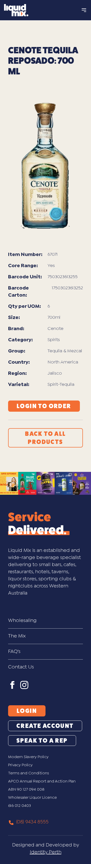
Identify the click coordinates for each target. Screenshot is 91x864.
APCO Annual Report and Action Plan (42, 781)
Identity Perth (45, 852)
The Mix (17, 636)
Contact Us (21, 667)
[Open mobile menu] (84, 10)
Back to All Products (45, 437)
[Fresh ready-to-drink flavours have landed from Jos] (64, 483)
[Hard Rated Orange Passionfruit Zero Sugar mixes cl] (45, 483)
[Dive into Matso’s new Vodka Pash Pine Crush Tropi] (82, 483)
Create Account (45, 725)
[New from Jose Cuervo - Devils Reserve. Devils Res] (27, 483)
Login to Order (44, 406)
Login (27, 710)
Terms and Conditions (28, 773)
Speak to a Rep (42, 740)
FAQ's (14, 651)
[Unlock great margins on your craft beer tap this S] (9, 483)
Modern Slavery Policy (28, 757)
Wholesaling (22, 620)
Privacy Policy (20, 765)
